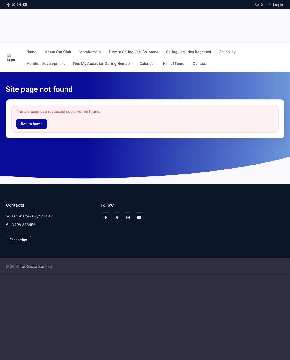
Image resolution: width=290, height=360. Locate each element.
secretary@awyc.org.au (32, 216)
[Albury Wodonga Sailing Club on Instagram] (19, 4)
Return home (32, 124)
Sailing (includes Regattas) (188, 52)
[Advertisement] (142, 317)
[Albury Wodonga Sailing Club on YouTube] (24, 4)
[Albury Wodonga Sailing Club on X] (13, 4)
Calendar (147, 63)
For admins (18, 240)
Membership (90, 52)
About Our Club (58, 52)
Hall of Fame (173, 63)
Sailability (227, 52)
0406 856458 (24, 224)
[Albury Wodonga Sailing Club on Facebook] (8, 4)
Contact (199, 63)
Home (31, 52)
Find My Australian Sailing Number (102, 63)
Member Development (45, 63)
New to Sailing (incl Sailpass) (133, 52)
